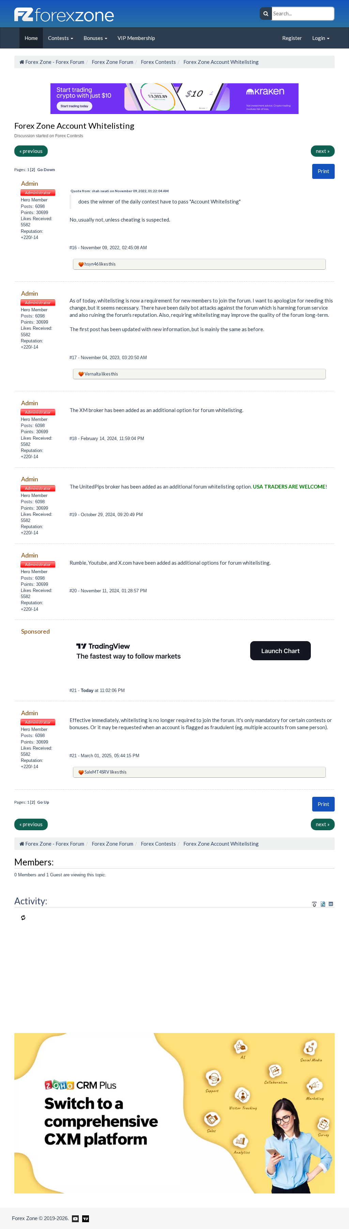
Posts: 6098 (33, 206)
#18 (74, 438)
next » (323, 151)
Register (292, 38)
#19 (74, 514)
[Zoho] (174, 1113)
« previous (31, 151)
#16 (74, 247)
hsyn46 (91, 264)
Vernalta (93, 374)
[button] (323, 171)
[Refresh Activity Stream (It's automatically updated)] (323, 903)
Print (323, 171)
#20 (74, 590)
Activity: (30, 900)
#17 (74, 357)
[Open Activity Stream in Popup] (314, 903)
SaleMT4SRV (97, 772)
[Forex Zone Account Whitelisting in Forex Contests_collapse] (331, 904)
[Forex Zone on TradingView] (84, 1218)
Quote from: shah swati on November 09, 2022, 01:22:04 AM (120, 191)
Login (319, 38)
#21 (74, 690)
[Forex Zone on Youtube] (74, 1218)
